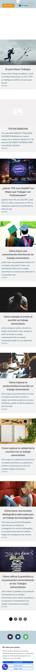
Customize (18, 665)
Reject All (18, 669)
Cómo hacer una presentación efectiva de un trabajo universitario (18, 254)
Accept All (18, 662)
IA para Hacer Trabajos (18, 69)
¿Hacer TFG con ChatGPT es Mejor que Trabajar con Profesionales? (18, 192)
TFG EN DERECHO (18, 128)
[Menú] (32, 5)
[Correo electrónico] (10, 637)
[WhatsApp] (25, 637)
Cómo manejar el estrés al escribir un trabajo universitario (18, 320)
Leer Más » (5, 86)
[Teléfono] (18, 637)
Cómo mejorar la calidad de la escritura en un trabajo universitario (18, 452)
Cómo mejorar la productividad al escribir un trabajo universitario (18, 386)
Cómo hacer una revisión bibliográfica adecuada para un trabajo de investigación (18, 514)
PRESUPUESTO (8, 5)
